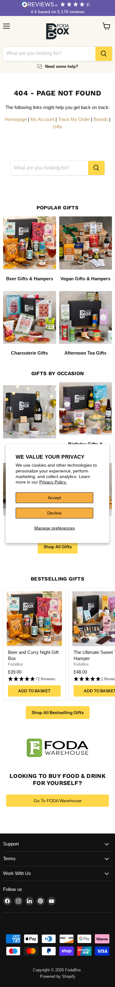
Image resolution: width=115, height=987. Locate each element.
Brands (101, 119)
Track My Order (74, 119)
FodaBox (15, 664)
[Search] (103, 54)
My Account (42, 119)
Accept (54, 497)
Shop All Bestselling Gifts (58, 712)
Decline (54, 513)
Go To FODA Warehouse (58, 800)
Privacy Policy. (53, 482)
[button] (34, 679)
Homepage (16, 119)
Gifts (57, 126)
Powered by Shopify (57, 976)
